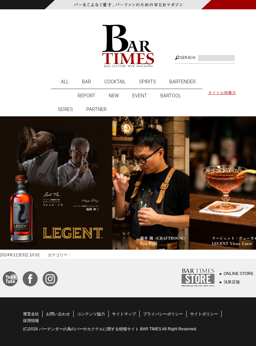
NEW (114, 95)
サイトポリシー (204, 314)
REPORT (86, 95)
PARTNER (96, 109)
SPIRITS (147, 81)
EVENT (139, 95)
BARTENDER (182, 81)
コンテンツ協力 (91, 314)
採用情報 (31, 320)
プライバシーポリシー (163, 314)
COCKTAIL (115, 81)
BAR (86, 81)
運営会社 (31, 314)
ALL (65, 81)
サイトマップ (124, 314)
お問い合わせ (58, 314)
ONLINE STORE (238, 273)
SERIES (65, 109)
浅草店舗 (232, 282)
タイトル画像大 (222, 92)
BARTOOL (170, 95)
